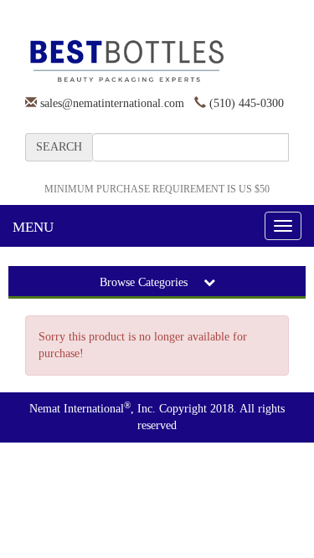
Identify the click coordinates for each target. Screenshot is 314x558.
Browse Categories (145, 282)
